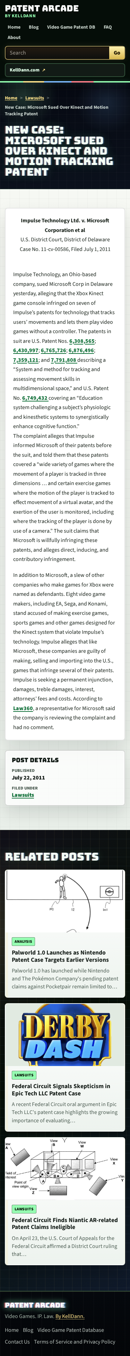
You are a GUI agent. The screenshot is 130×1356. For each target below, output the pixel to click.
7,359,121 (25, 360)
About (14, 37)
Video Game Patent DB (71, 27)
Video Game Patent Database (70, 1330)
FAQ (108, 27)
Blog (34, 27)
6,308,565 (82, 341)
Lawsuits (34, 98)
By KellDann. (70, 1316)
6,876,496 (81, 350)
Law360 (23, 708)
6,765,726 (53, 350)
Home (14, 27)
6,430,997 (25, 350)
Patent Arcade (35, 1305)
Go (117, 53)
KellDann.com (25, 70)
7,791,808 (64, 360)
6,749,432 (35, 398)
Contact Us (17, 1342)
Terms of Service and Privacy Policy (74, 1342)
